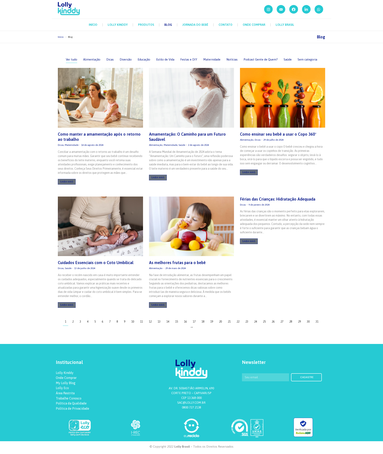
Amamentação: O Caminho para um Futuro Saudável (187, 137)
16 (185, 321)
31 (317, 321)
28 (290, 321)
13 (159, 321)
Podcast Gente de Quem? (261, 59)
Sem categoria (307, 59)
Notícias (232, 59)
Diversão (126, 59)
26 (273, 321)
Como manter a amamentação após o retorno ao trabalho (99, 137)
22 (238, 321)
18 (202, 321)
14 (167, 321)
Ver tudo (71, 59)
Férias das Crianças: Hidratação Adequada (277, 199)
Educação (144, 59)
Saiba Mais (66, 181)
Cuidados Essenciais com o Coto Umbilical (95, 262)
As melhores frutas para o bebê (177, 262)
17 (194, 321)
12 (150, 321)
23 (246, 321)
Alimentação (91, 59)
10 (132, 321)
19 (211, 321)
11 (141, 321)
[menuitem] (93, 25)
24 (255, 321)
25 (264, 321)
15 (176, 321)
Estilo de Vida (165, 59)
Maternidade (211, 59)
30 (308, 321)
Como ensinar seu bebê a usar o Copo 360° (278, 134)
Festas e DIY (188, 59)
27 (281, 321)
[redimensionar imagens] (100, 98)
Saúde (288, 59)
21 (229, 321)
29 (299, 321)
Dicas (110, 59)
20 (220, 321)
